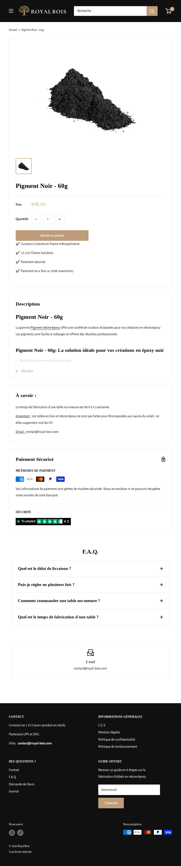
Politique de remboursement (117, 746)
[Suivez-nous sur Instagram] (12, 833)
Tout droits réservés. (20, 851)
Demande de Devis (21, 784)
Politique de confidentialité (116, 739)
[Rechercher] (152, 11)
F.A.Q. (12, 777)
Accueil (13, 30)
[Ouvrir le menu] (11, 11)
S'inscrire (111, 803)
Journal (14, 791)
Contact (14, 770)
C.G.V (102, 725)
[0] (168, 11)
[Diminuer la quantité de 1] (36, 219)
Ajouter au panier (52, 235)
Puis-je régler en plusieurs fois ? (46, 584)
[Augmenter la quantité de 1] (59, 219)
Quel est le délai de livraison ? (44, 568)
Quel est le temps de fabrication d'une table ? (58, 617)
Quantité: (22, 219)
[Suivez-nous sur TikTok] (20, 833)
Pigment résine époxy (45, 327)
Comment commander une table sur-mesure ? (59, 600)
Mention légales (109, 732)
